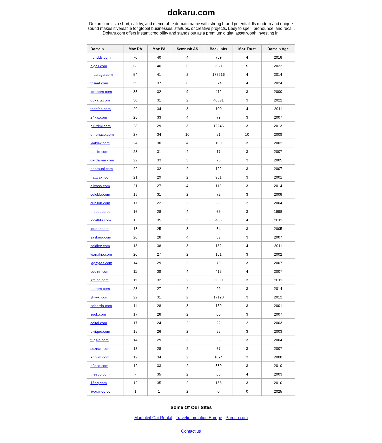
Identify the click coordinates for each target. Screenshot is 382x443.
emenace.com (102, 134)
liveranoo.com (102, 391)
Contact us (191, 431)
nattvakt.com (100, 177)
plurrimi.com (100, 126)
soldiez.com (100, 246)
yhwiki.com (99, 297)
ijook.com (98, 314)
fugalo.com (99, 340)
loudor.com (99, 229)
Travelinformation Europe (199, 417)
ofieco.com (99, 366)
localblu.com (100, 220)
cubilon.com (100, 203)
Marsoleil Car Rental (153, 417)
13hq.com (98, 383)
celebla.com (100, 194)
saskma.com (100, 237)
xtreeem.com (101, 92)
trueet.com (99, 83)
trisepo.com (100, 374)
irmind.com (99, 280)
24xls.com (98, 117)
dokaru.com (100, 100)
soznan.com (100, 348)
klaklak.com (100, 143)
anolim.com (99, 357)
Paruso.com (237, 417)
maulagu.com (101, 74)
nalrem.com (100, 289)
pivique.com (100, 331)
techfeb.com (100, 109)
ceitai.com (98, 323)
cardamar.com (102, 160)
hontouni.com (101, 169)
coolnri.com (99, 271)
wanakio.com (101, 254)
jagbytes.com (101, 263)
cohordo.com (101, 306)
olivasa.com (100, 186)
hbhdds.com (100, 57)
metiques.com (102, 211)
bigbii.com (98, 66)
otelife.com (99, 151)
